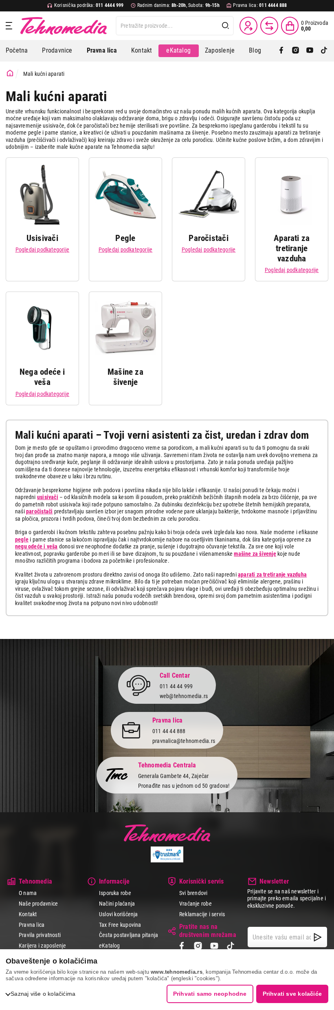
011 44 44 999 (176, 686)
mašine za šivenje (255, 553)
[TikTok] (324, 50)
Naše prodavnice (38, 903)
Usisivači (42, 238)
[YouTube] (309, 50)
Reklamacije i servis (202, 914)
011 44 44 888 (169, 731)
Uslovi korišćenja (118, 914)
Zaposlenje (220, 50)
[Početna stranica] (10, 73)
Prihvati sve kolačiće (292, 993)
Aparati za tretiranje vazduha (292, 248)
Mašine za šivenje (125, 377)
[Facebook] (281, 50)
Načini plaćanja (117, 903)
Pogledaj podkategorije (42, 249)
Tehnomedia (63, 26)
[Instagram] (295, 50)
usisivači (47, 497)
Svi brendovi (193, 893)
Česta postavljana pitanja (128, 935)
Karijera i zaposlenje (42, 945)
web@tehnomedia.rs (184, 696)
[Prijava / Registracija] (248, 26)
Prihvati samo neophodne (210, 993)
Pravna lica (31, 925)
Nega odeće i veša (42, 377)
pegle (22, 539)
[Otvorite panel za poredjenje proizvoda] (269, 26)
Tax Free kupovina (120, 925)
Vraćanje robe (195, 903)
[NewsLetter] (318, 937)
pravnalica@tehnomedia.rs (183, 741)
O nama (28, 893)
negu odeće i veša (36, 546)
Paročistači (208, 238)
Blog (255, 50)
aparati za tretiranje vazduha (272, 574)
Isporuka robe (115, 893)
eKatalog (178, 50)
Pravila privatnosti (40, 935)
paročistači (39, 511)
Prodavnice (57, 50)
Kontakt (141, 50)
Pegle (125, 238)
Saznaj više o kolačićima (43, 993)
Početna (17, 50)
